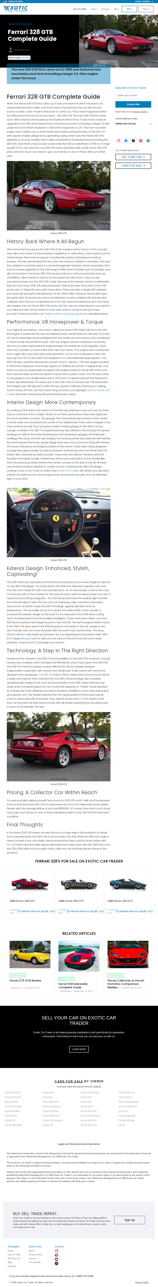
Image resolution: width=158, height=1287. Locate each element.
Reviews (105, 9)
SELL (129, 9)
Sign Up (130, 1220)
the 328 (11, 844)
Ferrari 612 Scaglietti (53, 1120)
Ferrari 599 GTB (89, 1111)
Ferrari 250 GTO (51, 1101)
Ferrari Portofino (51, 1111)
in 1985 (92, 249)
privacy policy (140, 111)
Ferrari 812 (10, 1120)
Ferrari (121, 1124)
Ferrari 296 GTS (13, 1092)
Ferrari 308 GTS (89, 1124)
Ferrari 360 (48, 1124)
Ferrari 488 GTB (126, 1092)
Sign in (146, 9)
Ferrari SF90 (87, 1106)
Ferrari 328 (86, 1101)
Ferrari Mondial (12, 1111)
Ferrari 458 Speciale (128, 1101)
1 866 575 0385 (15, 1)
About (94, 9)
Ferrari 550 (86, 1097)
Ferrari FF (123, 1111)
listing (23, 638)
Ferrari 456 (48, 1092)
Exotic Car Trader (68, 470)
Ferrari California (126, 1115)
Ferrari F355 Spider (90, 1115)
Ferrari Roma (125, 1097)
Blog (116, 9)
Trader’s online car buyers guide (63, 314)
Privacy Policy (142, 1282)
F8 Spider (47, 1097)
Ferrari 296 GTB (13, 1097)
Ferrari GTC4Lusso (90, 1092)
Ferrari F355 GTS (51, 1115)
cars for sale (68, 1081)
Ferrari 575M (11, 1101)
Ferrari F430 (11, 1115)
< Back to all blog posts (20, 24)
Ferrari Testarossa (51, 1106)
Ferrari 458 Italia (126, 1120)
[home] (15, 9)
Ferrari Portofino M (127, 1106)
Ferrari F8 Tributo (13, 1106)
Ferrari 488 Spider (14, 1124)
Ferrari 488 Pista (89, 1120)
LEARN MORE (79, 1049)
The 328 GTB (45, 674)
